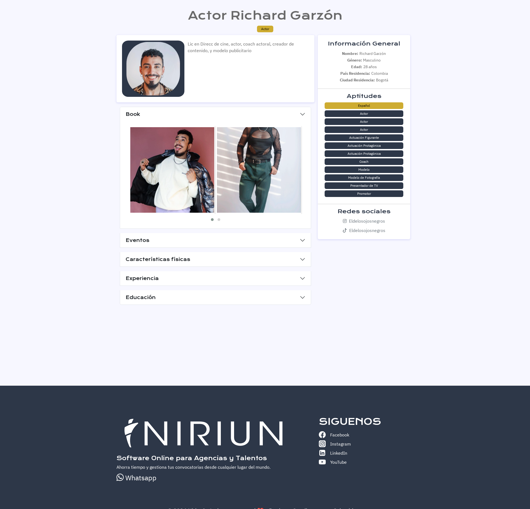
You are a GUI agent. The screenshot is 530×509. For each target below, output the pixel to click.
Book (133, 114)
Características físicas (158, 259)
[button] (212, 219)
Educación (141, 297)
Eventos (137, 240)
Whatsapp (140, 477)
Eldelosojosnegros (367, 221)
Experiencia (142, 278)
